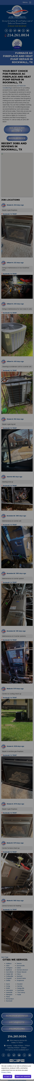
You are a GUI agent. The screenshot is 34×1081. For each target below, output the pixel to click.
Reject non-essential (23, 1076)
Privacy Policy (6, 1072)
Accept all (7, 1076)
